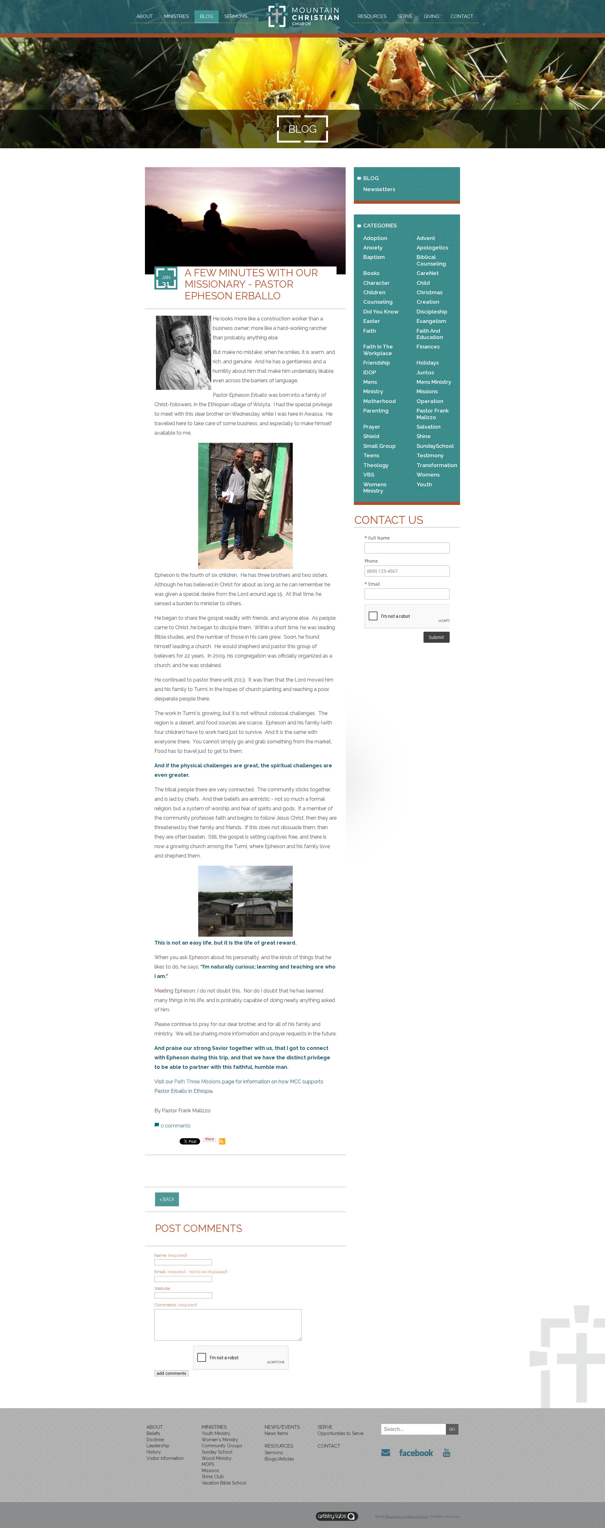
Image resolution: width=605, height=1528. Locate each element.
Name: (170, 1255)
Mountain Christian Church (406, 1516)
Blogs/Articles (279, 1458)
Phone (371, 561)
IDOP (369, 372)
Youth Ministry (216, 1433)
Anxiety (373, 247)
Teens (371, 455)
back (169, 1199)
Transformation (437, 465)
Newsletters (379, 189)
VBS (368, 474)
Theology (376, 465)
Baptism (374, 257)
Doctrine (155, 1439)
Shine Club (213, 1476)
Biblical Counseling (431, 260)
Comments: (175, 1304)
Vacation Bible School (224, 1482)
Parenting (376, 410)
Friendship (376, 363)
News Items (276, 1433)
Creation (428, 302)
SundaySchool (435, 446)
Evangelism (431, 321)
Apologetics (432, 247)
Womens (428, 474)
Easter (371, 321)
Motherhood (379, 401)
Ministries (176, 16)
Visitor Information (165, 1458)
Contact (462, 16)
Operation (430, 401)
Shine (424, 436)
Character (376, 283)
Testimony (430, 455)
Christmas (429, 292)
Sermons (235, 16)
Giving (431, 16)
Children (374, 292)
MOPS (208, 1464)
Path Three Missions (197, 1082)
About (144, 16)
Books (371, 273)
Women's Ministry (220, 1439)
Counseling (378, 302)
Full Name (377, 538)
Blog (206, 16)
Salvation (429, 427)
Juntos (425, 372)
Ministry (373, 391)
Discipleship (432, 311)
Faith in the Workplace (378, 349)
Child (423, 283)
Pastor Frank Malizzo (433, 413)
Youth (424, 484)
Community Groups (222, 1445)
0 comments (176, 1126)
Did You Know (381, 311)
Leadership (158, 1445)
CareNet (428, 273)
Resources (372, 16)
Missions (427, 391)
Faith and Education (430, 334)
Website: (162, 1288)
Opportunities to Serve (340, 1433)
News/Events (282, 1427)
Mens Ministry (434, 382)
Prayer (371, 427)
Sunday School (217, 1452)
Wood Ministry (217, 1458)
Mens (370, 382)
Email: (191, 1271)
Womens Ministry (374, 487)
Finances (428, 346)
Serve (405, 16)
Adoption (375, 238)
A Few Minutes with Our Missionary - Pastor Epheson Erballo (251, 284)
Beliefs (153, 1433)
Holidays (428, 363)
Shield (371, 436)
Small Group (379, 446)
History (154, 1452)
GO (452, 1429)
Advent (426, 238)
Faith (369, 331)
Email (372, 584)
